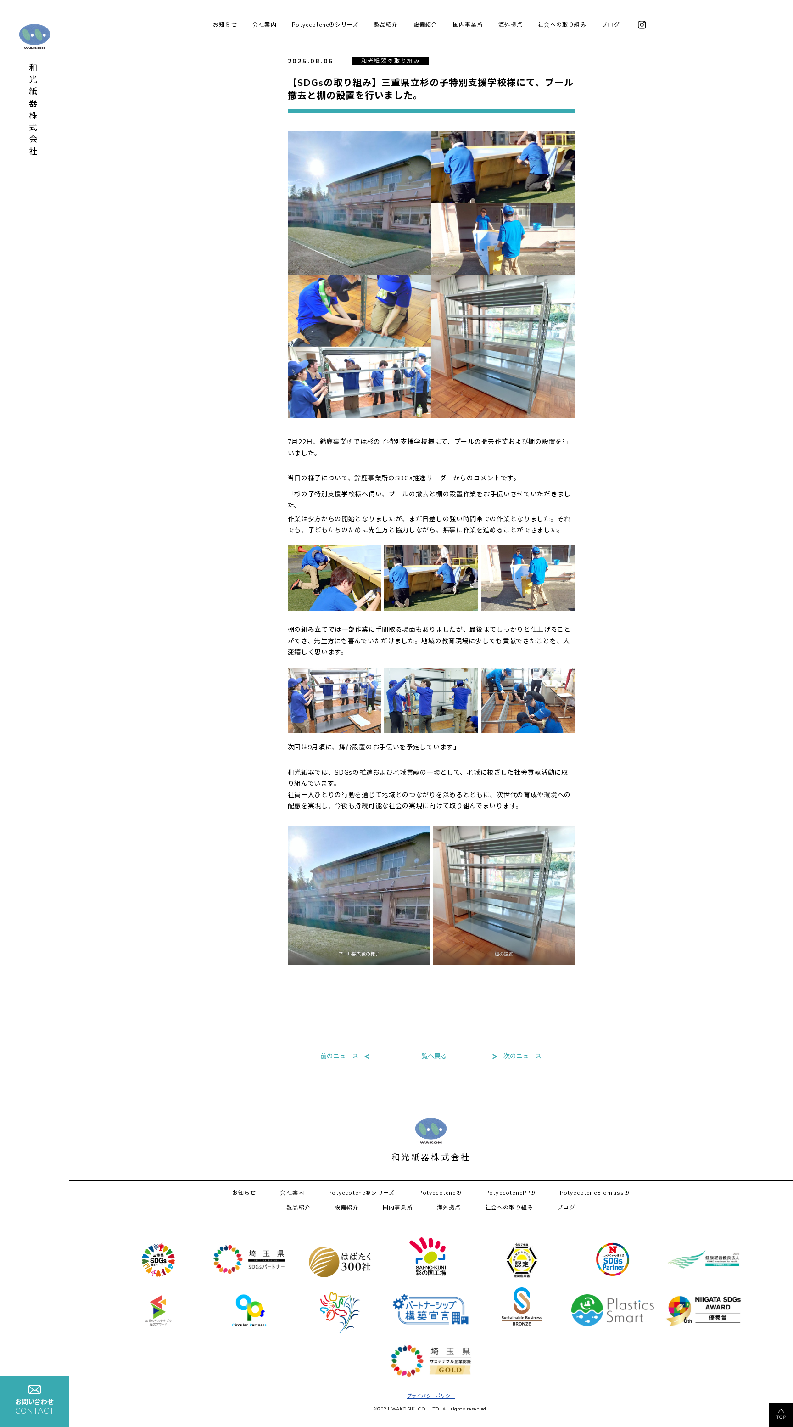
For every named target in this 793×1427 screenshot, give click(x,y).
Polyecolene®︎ (440, 1193)
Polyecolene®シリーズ (325, 24)
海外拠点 (510, 24)
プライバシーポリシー (431, 1396)
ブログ (611, 24)
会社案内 (264, 24)
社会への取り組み (562, 24)
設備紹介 (425, 24)
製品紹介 (386, 24)
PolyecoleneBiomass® (595, 1193)
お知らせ (225, 24)
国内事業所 (468, 24)
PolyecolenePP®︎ (511, 1193)
